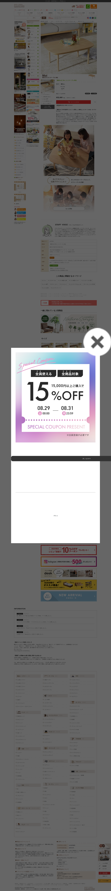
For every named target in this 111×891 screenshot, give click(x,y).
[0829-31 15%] (55, 397)
